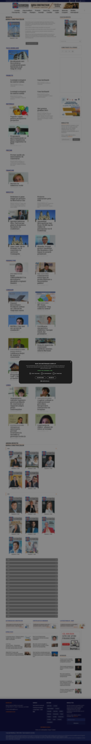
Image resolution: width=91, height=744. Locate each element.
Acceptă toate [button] (40, 377)
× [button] (70, 361)
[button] (45, 370)
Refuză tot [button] (51, 377)
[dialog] (45, 372)
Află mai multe (48, 368)
